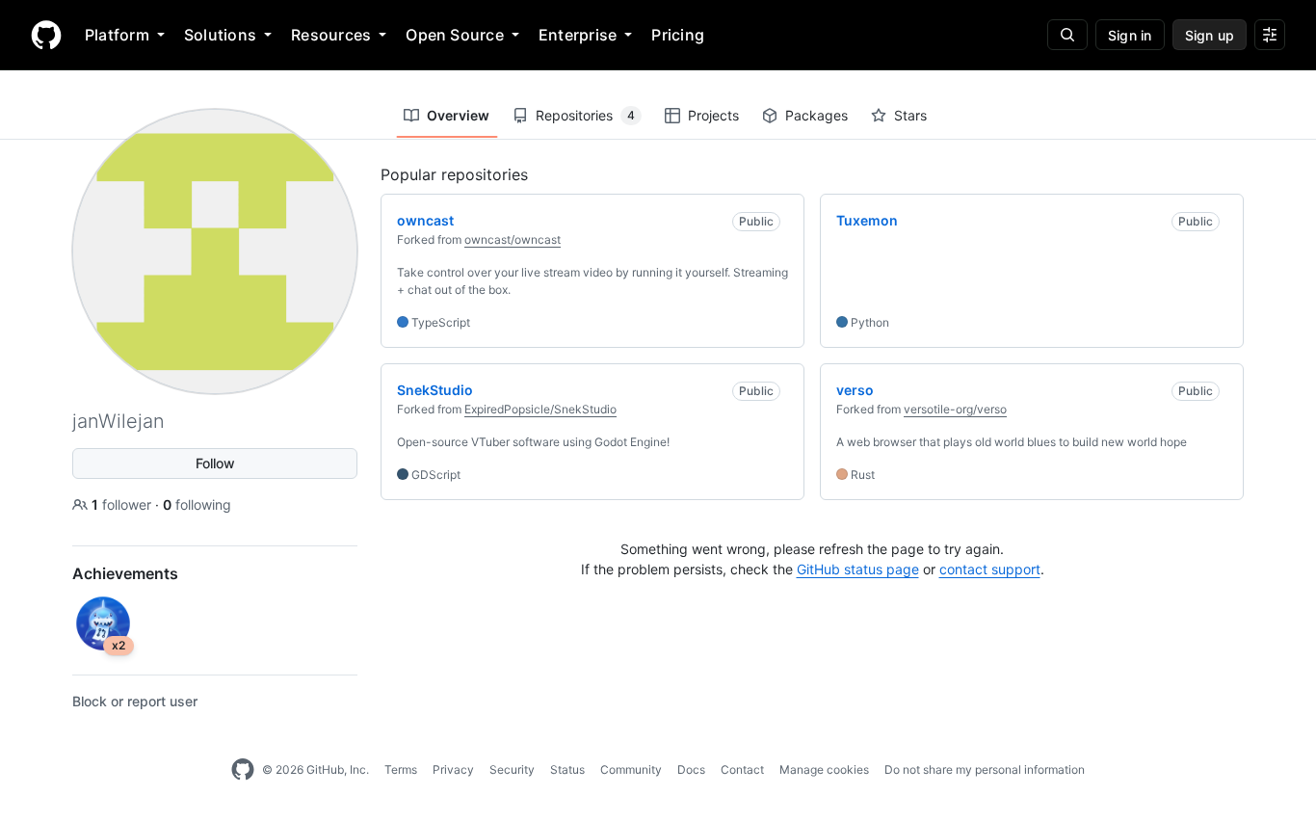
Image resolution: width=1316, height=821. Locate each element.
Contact (742, 769)
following (197, 504)
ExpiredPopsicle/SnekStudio (540, 409)
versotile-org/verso (955, 409)
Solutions (220, 34)
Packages (816, 115)
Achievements (125, 573)
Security (512, 769)
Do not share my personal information (984, 769)
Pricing (677, 34)
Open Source (455, 34)
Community (631, 769)
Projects (713, 115)
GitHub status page (858, 569)
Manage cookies (824, 769)
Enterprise (578, 34)
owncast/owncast (512, 239)
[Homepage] (46, 34)
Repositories (585, 115)
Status (567, 769)
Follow (215, 463)
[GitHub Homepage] (242, 769)
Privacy (453, 769)
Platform (117, 34)
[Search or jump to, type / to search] (1067, 34)
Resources (331, 34)
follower (123, 504)
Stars (910, 115)
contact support (989, 569)
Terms (400, 769)
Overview (458, 115)
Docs (691, 769)
